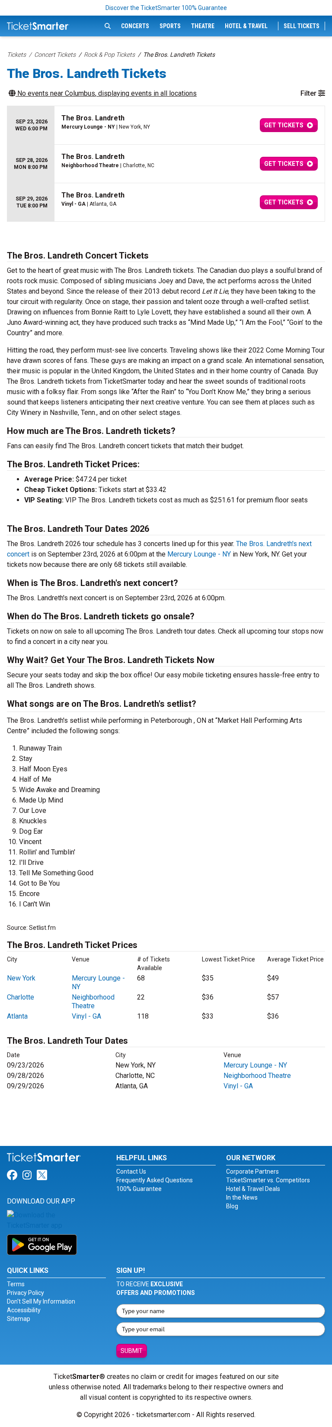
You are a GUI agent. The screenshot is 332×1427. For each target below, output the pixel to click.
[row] (166, 125)
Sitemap (18, 1318)
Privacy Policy (25, 1292)
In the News (242, 1197)
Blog (232, 1206)
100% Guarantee (139, 1188)
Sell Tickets (301, 26)
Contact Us (131, 1171)
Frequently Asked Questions (154, 1180)
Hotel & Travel (246, 26)
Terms (16, 1284)
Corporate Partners (252, 1171)
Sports (170, 26)
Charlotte (20, 997)
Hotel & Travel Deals (253, 1188)
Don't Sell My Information (41, 1301)
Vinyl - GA (86, 1016)
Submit (132, 1350)
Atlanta (17, 1016)
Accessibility (24, 1310)
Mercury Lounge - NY (199, 554)
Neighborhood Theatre (93, 1001)
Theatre (202, 26)
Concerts (135, 26)
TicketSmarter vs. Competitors (268, 1180)
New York (21, 978)
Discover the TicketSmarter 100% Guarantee (166, 7)
